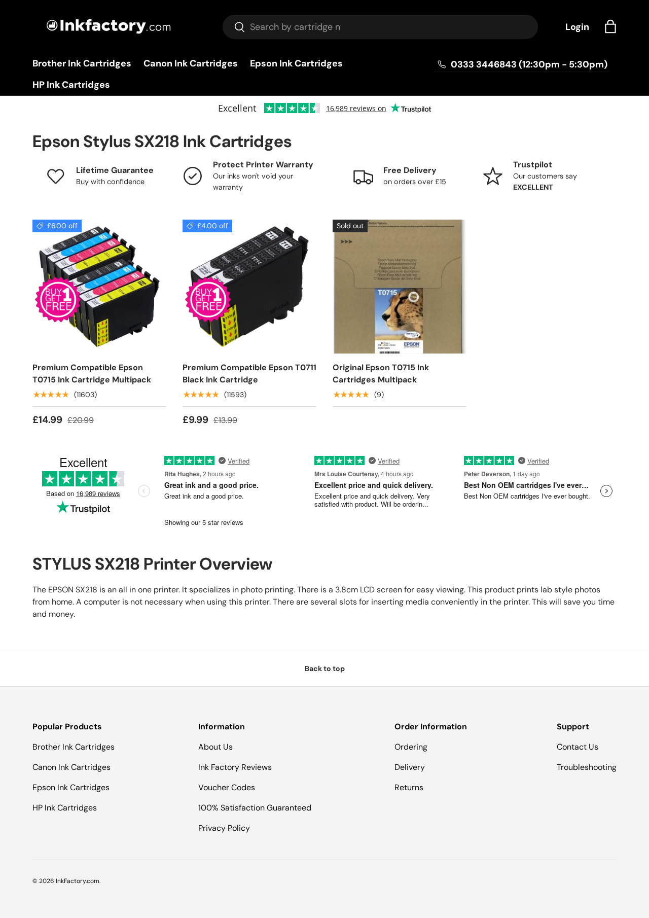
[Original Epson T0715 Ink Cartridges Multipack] (399, 287)
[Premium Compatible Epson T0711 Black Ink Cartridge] (249, 287)
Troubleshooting (587, 767)
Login (577, 27)
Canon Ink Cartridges (190, 63)
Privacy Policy (224, 828)
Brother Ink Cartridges (81, 63)
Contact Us (577, 747)
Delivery (409, 767)
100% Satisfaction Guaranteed (254, 807)
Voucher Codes (226, 787)
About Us (215, 747)
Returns (408, 787)
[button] (610, 26)
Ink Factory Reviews (235, 767)
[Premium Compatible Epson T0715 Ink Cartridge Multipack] (99, 287)
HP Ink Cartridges (71, 85)
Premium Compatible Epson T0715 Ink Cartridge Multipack (91, 373)
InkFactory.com (77, 881)
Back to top (325, 668)
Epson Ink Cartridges (296, 63)
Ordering (410, 747)
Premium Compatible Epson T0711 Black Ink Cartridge (249, 373)
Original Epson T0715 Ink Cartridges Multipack (381, 373)
